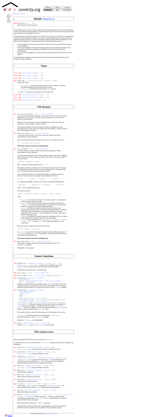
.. (30, 23)
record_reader (26, 75)
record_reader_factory (29, 94)
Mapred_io (48, 18)
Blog (57, 10)
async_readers (38, 280)
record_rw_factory (28, 99)
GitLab (57, 7)
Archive (67, 7)
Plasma (48, 7)
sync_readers (56, 280)
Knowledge (67, 10)
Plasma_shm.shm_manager (27, 291)
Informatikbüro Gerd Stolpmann (50, 413)
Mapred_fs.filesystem (35, 263)
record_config (26, 73)
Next (23, 13)
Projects (48, 10)
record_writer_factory (29, 97)
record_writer (26, 78)
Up (20, 13)
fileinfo (53, 390)
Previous (16, 13)
